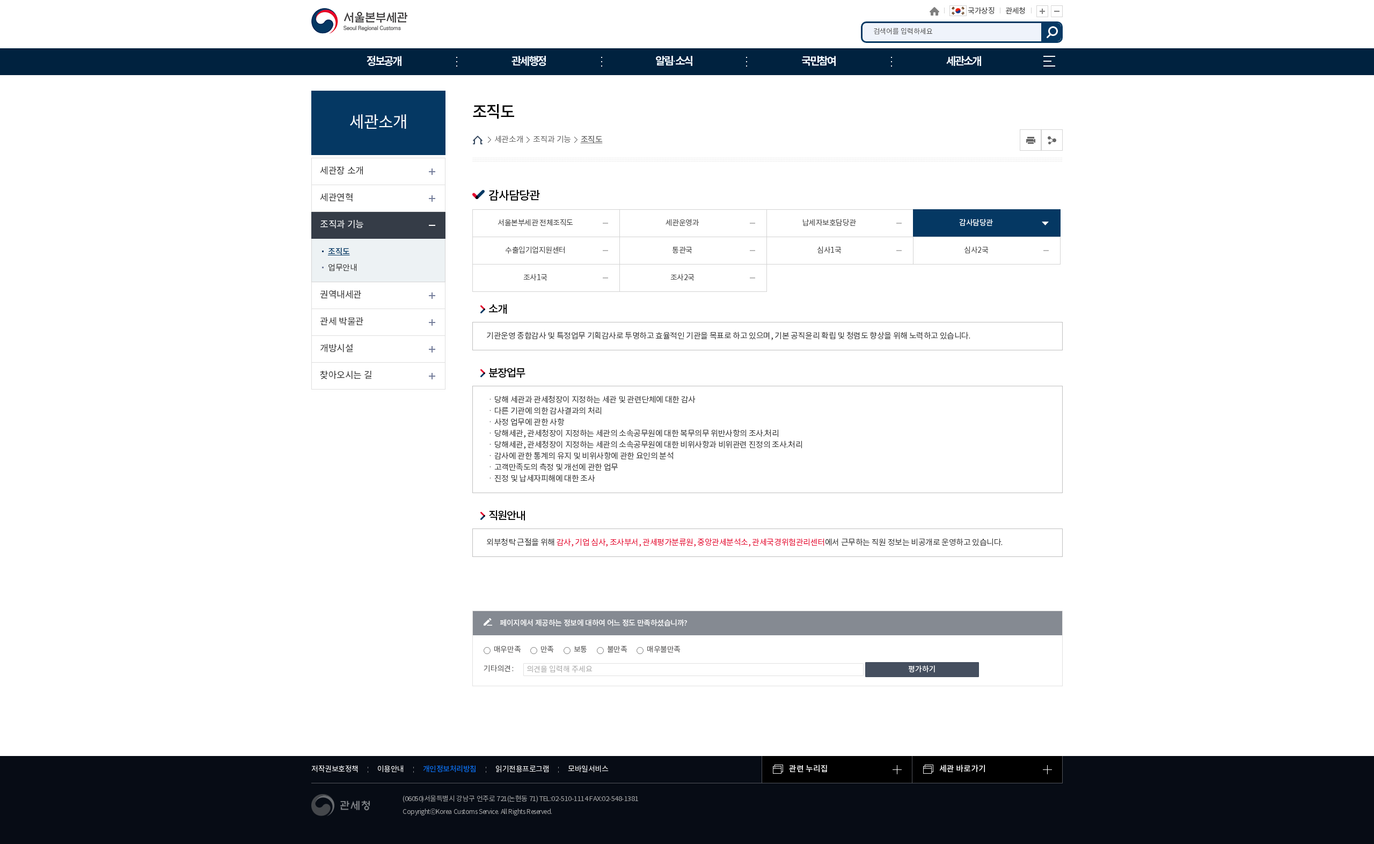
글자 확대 (1042, 11)
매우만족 (507, 649)
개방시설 (336, 348)
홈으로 (934, 11)
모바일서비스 (588, 769)
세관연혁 (336, 198)
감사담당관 (976, 222)
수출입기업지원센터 (535, 250)
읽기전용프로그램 (522, 769)
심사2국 (976, 250)
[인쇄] (1030, 140)
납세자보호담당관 (829, 223)
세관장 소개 (342, 171)
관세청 (1015, 11)
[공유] (1052, 140)
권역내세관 (341, 295)
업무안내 (342, 268)
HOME (477, 140)
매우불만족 (664, 649)
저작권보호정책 (335, 769)
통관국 (682, 250)
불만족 (617, 649)
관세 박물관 (342, 322)
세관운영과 (682, 223)
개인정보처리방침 (450, 769)
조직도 (339, 251)
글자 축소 (1057, 11)
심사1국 (829, 250)
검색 (1052, 32)
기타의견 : (499, 669)
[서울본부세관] (366, 23)
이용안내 (390, 769)
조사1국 (535, 278)
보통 (580, 649)
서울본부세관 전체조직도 (535, 223)
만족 (547, 649)
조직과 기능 (342, 224)
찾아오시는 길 (346, 375)
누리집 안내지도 (1049, 61)
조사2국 (682, 278)
